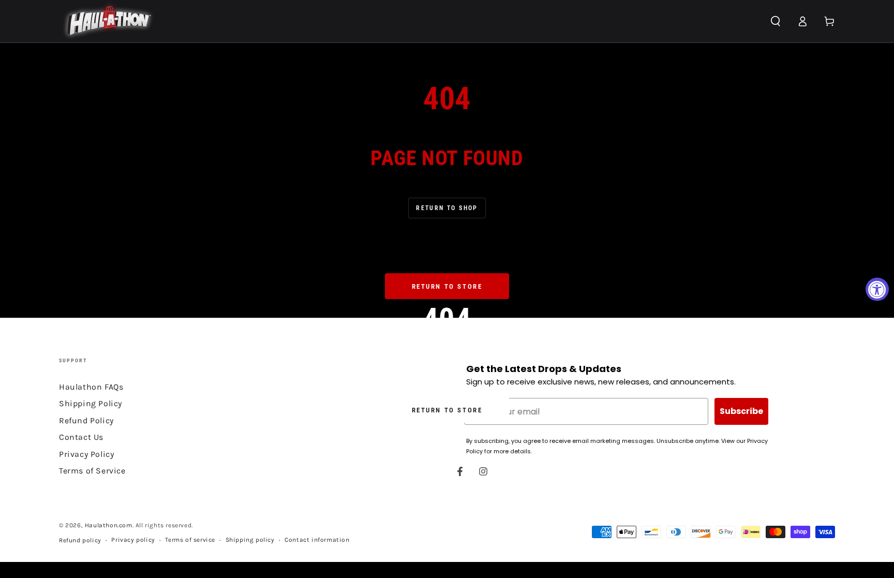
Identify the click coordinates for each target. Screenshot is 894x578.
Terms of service (190, 539)
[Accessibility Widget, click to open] (877, 289)
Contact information (317, 539)
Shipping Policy (90, 403)
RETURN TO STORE (447, 410)
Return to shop (447, 208)
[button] (775, 21)
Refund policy (80, 540)
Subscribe (741, 411)
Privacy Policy (86, 454)
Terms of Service (92, 471)
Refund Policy (86, 420)
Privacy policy (133, 539)
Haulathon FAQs (91, 387)
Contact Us (81, 437)
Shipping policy (250, 539)
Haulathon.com (108, 525)
